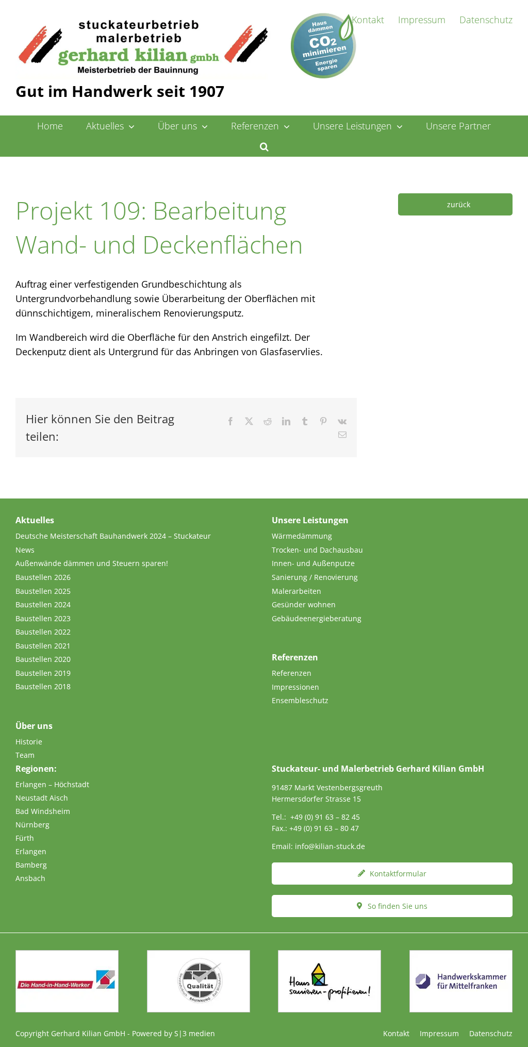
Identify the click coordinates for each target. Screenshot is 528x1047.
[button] (264, 146)
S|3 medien (194, 1033)
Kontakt (396, 1033)
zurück (458, 204)
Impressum (439, 1033)
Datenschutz (491, 1033)
